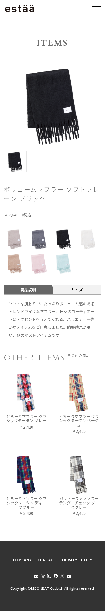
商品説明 (28, 290)
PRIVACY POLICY (77, 560)
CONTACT (47, 560)
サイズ (77, 290)
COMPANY (22, 560)
